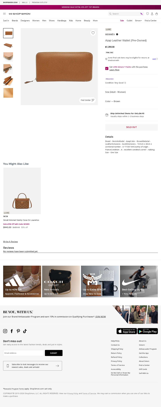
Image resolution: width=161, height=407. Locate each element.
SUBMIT (53, 353)
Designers (25, 20)
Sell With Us (144, 373)
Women (35, 20)
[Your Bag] (156, 14)
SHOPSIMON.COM (10, 2)
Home (78, 20)
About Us (142, 341)
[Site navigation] (4, 14)
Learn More (114, 70)
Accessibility (116, 369)
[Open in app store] (127, 333)
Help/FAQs (115, 341)
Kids (71, 20)
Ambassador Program (148, 349)
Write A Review (10, 241)
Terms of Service (118, 365)
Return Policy (116, 353)
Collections (143, 357)
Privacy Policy (116, 361)
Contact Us (115, 345)
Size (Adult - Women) (115, 92)
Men (44, 20)
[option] (59, 66)
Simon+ (138, 20)
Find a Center (150, 20)
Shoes (51, 20)
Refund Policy (116, 357)
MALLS (24, 2)
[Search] (126, 14)
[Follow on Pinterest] (18, 332)
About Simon (144, 361)
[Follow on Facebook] (12, 332)
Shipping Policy (117, 349)
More (95, 20)
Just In (6, 20)
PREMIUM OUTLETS (39, 2)
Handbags (61, 20)
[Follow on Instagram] (5, 332)
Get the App (144, 353)
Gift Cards (143, 369)
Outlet (129, 20)
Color (112, 101)
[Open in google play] (147, 333)
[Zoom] (59, 65)
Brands (15, 20)
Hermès (110, 34)
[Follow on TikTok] (25, 332)
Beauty (87, 20)
